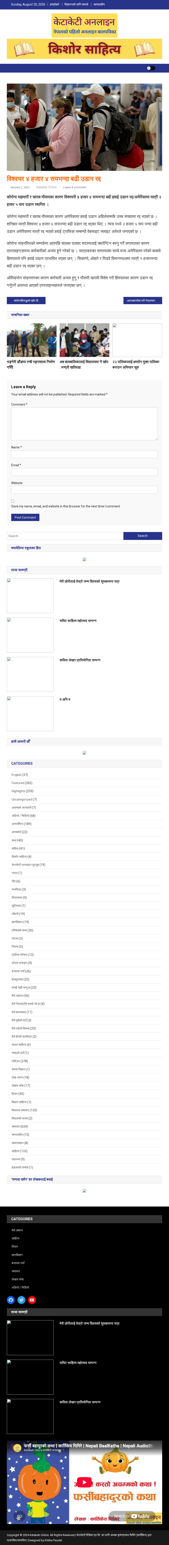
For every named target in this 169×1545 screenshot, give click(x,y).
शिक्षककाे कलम (20, 1118)
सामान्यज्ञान (18, 1143)
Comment (19, 404)
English (17, 775)
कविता (15, 848)
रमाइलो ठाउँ (18, 1053)
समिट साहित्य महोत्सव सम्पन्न (78, 621)
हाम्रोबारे (54, 4)
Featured (18, 783)
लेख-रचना (17, 1077)
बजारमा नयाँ (18, 971)
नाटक (15, 938)
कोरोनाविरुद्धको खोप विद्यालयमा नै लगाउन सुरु (30, 300)
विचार (15, 1093)
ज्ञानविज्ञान (17, 922)
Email (16, 465)
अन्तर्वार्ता (16, 832)
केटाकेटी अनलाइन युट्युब (25, 865)
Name (16, 447)
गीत (14, 881)
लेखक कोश (18, 1085)
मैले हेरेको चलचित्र (22, 1036)
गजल (14, 873)
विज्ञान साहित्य (19, 1102)
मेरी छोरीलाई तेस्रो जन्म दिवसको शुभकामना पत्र (89, 581)
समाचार (16, 1126)
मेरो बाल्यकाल (19, 1012)
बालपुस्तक (17, 979)
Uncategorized (22, 799)
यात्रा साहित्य (19, 1044)
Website (16, 483)
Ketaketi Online (47, 187)
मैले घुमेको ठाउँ (19, 1020)
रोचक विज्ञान (18, 1069)
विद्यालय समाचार (20, 1110)
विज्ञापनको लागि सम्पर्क (76, 4)
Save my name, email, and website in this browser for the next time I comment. (66, 506)
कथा (14, 840)
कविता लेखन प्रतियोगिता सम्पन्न (80, 660)
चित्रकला (17, 897)
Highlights (18, 791)
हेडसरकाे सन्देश (20, 1167)
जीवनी (15, 914)
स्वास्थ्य (16, 1159)
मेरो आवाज (17, 995)
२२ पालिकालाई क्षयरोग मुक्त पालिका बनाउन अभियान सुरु (135, 364)
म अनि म (65, 699)
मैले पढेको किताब (20, 1028)
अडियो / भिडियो (20, 815)
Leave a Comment (74, 187)
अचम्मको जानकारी (21, 807)
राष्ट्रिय (16, 1061)
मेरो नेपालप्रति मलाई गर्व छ (26, 1004)
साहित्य (15, 1151)
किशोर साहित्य (19, 856)
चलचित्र (16, 889)
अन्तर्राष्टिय (17, 824)
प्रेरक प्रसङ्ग (19, 963)
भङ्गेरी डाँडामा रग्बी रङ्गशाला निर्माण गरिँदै (31, 364)
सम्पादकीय (99, 4)
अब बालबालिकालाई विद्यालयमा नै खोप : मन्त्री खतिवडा (84, 364)
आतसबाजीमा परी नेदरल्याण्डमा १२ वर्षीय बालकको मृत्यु (144, 300)
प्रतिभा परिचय (19, 954)
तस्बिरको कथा (19, 930)
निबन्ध (15, 946)
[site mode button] (151, 68)
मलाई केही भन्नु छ (21, 987)
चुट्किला (16, 905)
